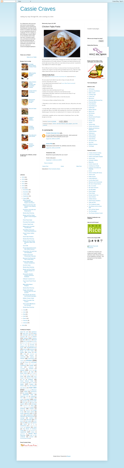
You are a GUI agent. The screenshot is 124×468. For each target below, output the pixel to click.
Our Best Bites (92, 189)
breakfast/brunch (32, 347)
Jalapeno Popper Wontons (31, 119)
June (24, 312)
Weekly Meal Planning (28, 213)
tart (30, 425)
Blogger (69, 456)
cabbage (29, 352)
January (25, 322)
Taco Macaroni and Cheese (32, 135)
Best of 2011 (25, 343)
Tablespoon (92, 133)
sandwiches (29, 415)
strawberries (23, 425)
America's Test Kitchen (94, 91)
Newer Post (45, 166)
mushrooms (34, 391)
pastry (35, 399)
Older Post (79, 166)
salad (21, 415)
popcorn (22, 407)
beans (29, 339)
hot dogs (27, 382)
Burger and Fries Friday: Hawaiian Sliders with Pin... (29, 242)
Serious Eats (92, 124)
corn (21, 367)
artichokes (25, 335)
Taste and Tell (92, 202)
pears (24, 402)
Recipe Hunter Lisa (93, 195)
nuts (27, 397)
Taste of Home (92, 135)
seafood (31, 418)
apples (35, 333)
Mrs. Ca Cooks (92, 185)
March (25, 318)
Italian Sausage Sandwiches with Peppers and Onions (28, 201)
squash (25, 424)
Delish (90, 171)
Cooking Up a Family (94, 166)
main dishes (27, 390)
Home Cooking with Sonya (95, 172)
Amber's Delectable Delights (96, 156)
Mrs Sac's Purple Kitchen (95, 184)
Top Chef (91, 142)
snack (35, 421)
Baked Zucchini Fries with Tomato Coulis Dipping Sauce (29, 206)
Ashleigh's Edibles (93, 160)
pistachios (25, 405)
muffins (26, 391)
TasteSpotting (92, 136)
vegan (27, 430)
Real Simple (92, 119)
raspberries (28, 410)
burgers (22, 352)
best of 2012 (32, 343)
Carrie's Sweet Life (93, 164)
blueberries (32, 346)
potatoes (22, 408)
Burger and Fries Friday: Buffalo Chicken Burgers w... (29, 217)
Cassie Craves (37, 9)
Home (62, 166)
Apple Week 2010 (27, 333)
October (25, 194)
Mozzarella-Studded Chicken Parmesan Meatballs (28, 275)
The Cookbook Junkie (94, 204)
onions (32, 397)
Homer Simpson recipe (26, 381)
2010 (23, 185)
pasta (67, 123)
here (75, 76)
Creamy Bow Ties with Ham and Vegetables (30, 252)
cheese (22, 358)
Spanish (29, 422)
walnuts (32, 432)
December (26, 189)
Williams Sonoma (93, 144)
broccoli (25, 349)
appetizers (34, 332)
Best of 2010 (34, 341)
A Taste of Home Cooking (95, 153)
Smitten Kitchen (92, 198)
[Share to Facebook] (65, 121)
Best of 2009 (26, 341)
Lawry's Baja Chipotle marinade (68, 83)
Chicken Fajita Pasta (28, 224)
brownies (32, 349)
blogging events (23, 346)
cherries (22, 360)
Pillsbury (91, 115)
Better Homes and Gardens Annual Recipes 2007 (57, 76)
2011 (23, 183)
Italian (22, 384)
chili (21, 362)
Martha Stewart (92, 109)
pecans (33, 402)
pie (28, 404)
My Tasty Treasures (93, 187)
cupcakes (31, 368)
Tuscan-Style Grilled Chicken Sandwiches (29, 262)
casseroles (23, 357)
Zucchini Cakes (27, 265)
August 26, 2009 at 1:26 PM (53, 138)
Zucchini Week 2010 (24, 438)
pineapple (34, 404)
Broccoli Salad (32, 108)
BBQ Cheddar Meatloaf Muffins (32, 74)
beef (35, 339)
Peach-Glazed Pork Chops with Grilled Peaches (29, 248)
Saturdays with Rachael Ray (27, 416)
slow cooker (28, 421)
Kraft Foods (91, 107)
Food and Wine (92, 102)
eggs (32, 371)
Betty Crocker (92, 92)
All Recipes (91, 89)
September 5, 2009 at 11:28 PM (54, 160)
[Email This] (60, 121)
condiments (23, 365)
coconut (33, 364)
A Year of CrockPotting (94, 154)
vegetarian (23, 432)
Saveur (90, 122)
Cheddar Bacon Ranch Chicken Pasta (32, 66)
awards (29, 336)
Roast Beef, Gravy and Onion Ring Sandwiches (29, 230)
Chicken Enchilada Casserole (31, 128)
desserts (30, 370)
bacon (35, 336)
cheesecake (31, 358)
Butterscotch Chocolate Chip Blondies (28, 227)
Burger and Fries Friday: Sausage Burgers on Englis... (29, 271)
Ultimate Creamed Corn (29, 279)
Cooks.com (91, 96)
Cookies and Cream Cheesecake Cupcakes (29, 255)
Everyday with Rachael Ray (95, 100)
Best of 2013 (23, 344)
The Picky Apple (93, 211)
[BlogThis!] (62, 121)
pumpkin (32, 408)
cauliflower (32, 356)
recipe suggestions (25, 413)
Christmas (26, 364)
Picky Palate (92, 193)
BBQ (24, 339)
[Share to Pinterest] (67, 121)
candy (24, 353)
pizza (32, 405)
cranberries (30, 367)
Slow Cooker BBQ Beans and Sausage (29, 304)
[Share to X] (63, 121)
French (31, 373)
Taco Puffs (25, 245)
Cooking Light (92, 94)
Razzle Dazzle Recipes (94, 117)
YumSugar (91, 146)
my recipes (34, 393)
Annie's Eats (92, 158)
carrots (22, 355)
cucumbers (22, 368)
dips (35, 370)
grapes (33, 374)
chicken (54, 123)
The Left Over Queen (94, 209)
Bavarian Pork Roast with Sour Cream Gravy (29, 259)
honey (21, 382)
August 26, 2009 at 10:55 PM (53, 148)
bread (21, 347)
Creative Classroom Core (52, 133)
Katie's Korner (92, 176)
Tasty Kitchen (92, 138)
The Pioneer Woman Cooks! (96, 213)
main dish (59, 123)
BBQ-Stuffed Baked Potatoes (27, 285)
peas (28, 402)
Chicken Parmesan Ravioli (31, 145)
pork (32, 407)
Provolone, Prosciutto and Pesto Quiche (29, 210)
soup (23, 422)
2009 (23, 188)
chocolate (34, 362)
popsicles (27, 407)
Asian (32, 335)
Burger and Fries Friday (27, 350)
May (24, 314)
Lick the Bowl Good (93, 180)
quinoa (21, 410)
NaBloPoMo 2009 (28, 394)
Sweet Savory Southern (94, 200)
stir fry (32, 424)
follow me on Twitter (32, 57)
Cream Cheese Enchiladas (33, 91)
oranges (22, 399)
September (26, 196)
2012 (23, 181)
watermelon (22, 433)
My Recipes (92, 113)
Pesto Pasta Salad (27, 220)
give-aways (27, 374)
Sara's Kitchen (92, 197)
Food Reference (93, 105)
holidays (30, 379)
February (25, 320)
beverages (32, 344)
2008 (23, 325)
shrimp (22, 419)
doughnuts (25, 371)
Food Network (92, 104)
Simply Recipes (92, 131)
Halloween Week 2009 (31, 377)
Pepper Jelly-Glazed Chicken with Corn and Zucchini (29, 291)
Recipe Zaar (92, 120)
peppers (70, 123)
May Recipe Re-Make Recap (32, 101)
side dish (28, 419)
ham (24, 379)
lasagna (31, 384)
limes (28, 385)
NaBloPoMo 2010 (24, 396)
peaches (25, 401)
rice (33, 413)
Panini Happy (92, 191)
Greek (21, 376)
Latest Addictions (93, 178)
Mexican (63, 123)
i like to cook (92, 174)
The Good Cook (93, 140)
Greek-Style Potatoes (28, 236)
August (25, 198)
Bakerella (91, 162)
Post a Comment (48, 163)
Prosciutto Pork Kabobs (28, 222)
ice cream (33, 382)
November (26, 192)
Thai (34, 425)
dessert (22, 370)
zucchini (31, 436)
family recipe (23, 373)
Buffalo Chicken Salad (28, 298)
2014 (23, 177)
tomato (21, 427)
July (24, 310)
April (24, 316)
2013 (23, 179)
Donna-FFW (49, 143)
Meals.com (91, 111)
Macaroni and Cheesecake (95, 182)
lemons (22, 385)
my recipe (25, 393)
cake (35, 352)
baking (26, 338)
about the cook (24, 332)
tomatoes (28, 427)
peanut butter (33, 401)
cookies (31, 365)
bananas (34, 338)
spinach (35, 422)
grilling (28, 376)
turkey (35, 427)
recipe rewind (30, 411)
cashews (31, 355)
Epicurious (91, 98)
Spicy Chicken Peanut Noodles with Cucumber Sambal (32, 84)
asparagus (22, 336)
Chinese (27, 362)
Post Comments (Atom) (54, 169)
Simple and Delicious (94, 126)
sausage (22, 418)
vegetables (33, 430)
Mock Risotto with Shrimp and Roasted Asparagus (29, 295)
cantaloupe (32, 353)
